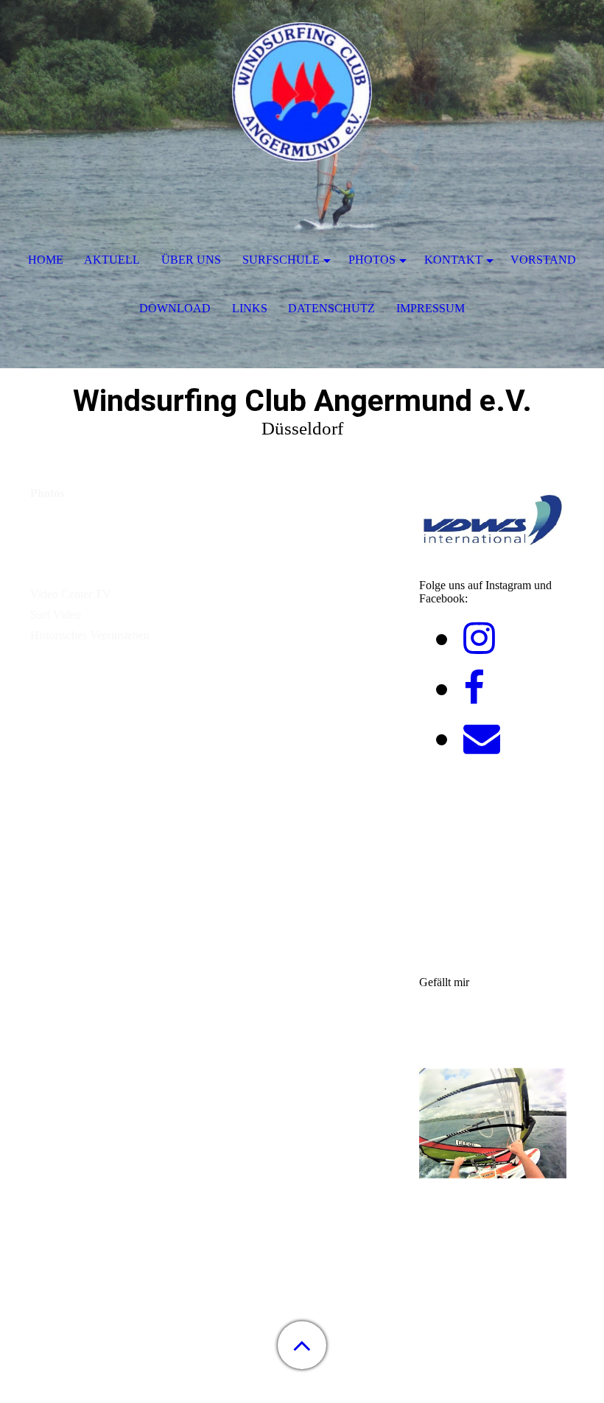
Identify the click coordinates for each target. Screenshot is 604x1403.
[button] (302, 1345)
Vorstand (543, 259)
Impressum (430, 308)
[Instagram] (479, 638)
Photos (372, 259)
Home (45, 259)
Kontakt (453, 259)
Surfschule (281, 259)
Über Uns (191, 259)
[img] (302, 92)
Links (249, 308)
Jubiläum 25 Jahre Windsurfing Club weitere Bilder (168, 549)
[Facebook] (474, 688)
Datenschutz (331, 308)
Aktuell (112, 259)
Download (175, 308)
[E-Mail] (481, 738)
